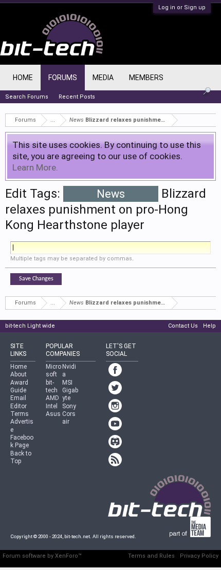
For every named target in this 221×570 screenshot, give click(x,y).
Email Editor (18, 401)
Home (23, 77)
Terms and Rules (151, 556)
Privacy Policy (199, 556)
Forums (62, 77)
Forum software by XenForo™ (42, 556)
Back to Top (20, 457)
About (18, 374)
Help (209, 325)
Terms (19, 413)
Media (103, 77)
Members (146, 77)
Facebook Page (21, 441)
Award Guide (19, 386)
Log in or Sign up (182, 7)
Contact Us (183, 325)
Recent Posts (77, 96)
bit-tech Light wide (30, 325)
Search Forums (26, 96)
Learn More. (35, 167)
